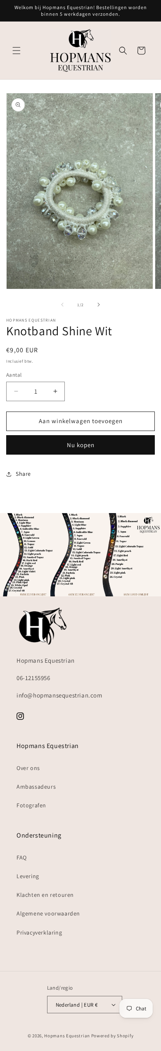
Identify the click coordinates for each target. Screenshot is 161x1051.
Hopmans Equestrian (67, 1036)
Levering (28, 876)
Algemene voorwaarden (48, 913)
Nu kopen (81, 445)
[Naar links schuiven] (62, 304)
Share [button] (23, 473)
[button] (16, 50)
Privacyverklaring (39, 932)
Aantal (13, 374)
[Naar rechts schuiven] (99, 304)
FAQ (22, 857)
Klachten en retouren (45, 894)
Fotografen (31, 805)
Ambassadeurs (36, 786)
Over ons (28, 768)
